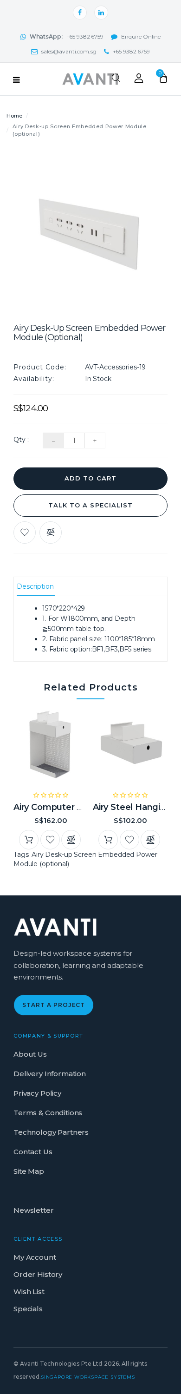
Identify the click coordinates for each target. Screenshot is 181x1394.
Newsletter (33, 1210)
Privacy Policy (37, 1093)
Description (35, 586)
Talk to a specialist (90, 505)
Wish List (29, 1291)
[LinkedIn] (101, 13)
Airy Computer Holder (59, 807)
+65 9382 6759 (66, 36)
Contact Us (32, 1151)
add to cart (90, 478)
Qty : (21, 439)
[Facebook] (80, 13)
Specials (28, 1308)
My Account (34, 1257)
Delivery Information (49, 1073)
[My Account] (138, 80)
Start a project (53, 1004)
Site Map (28, 1171)
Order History (37, 1274)
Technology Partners (51, 1132)
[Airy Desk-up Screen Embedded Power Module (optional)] (90, 230)
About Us (30, 1054)
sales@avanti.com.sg (69, 51)
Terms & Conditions (47, 1112)
